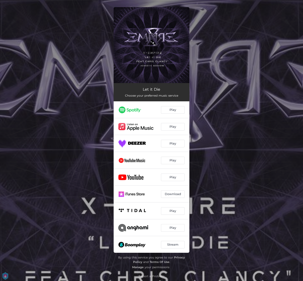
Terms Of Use (159, 262)
